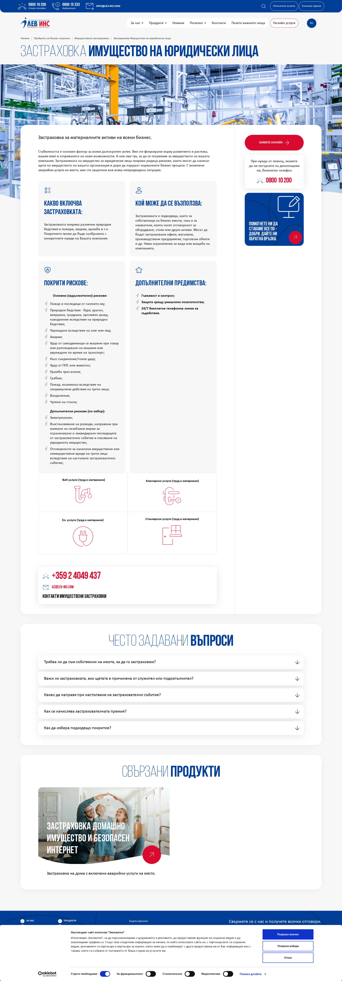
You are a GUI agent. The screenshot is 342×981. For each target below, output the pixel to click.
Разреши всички (288, 934)
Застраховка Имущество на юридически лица (142, 38)
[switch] (151, 974)
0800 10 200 (37, 5)
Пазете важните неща (248, 23)
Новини (178, 23)
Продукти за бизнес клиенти (52, 38)
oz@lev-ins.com (63, 587)
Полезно (196, 23)
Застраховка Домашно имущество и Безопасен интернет (88, 839)
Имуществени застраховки (91, 38)
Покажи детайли (250, 973)
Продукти (156, 23)
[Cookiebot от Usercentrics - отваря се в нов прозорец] (47, 974)
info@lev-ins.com (108, 6)
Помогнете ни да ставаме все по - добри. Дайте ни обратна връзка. (263, 232)
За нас (135, 23)
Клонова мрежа (311, 6)
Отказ (288, 957)
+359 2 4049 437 (76, 576)
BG (311, 23)
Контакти (219, 23)
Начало (24, 38)
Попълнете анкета (284, 6)
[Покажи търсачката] (263, 6)
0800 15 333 (71, 5)
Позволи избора (288, 946)
